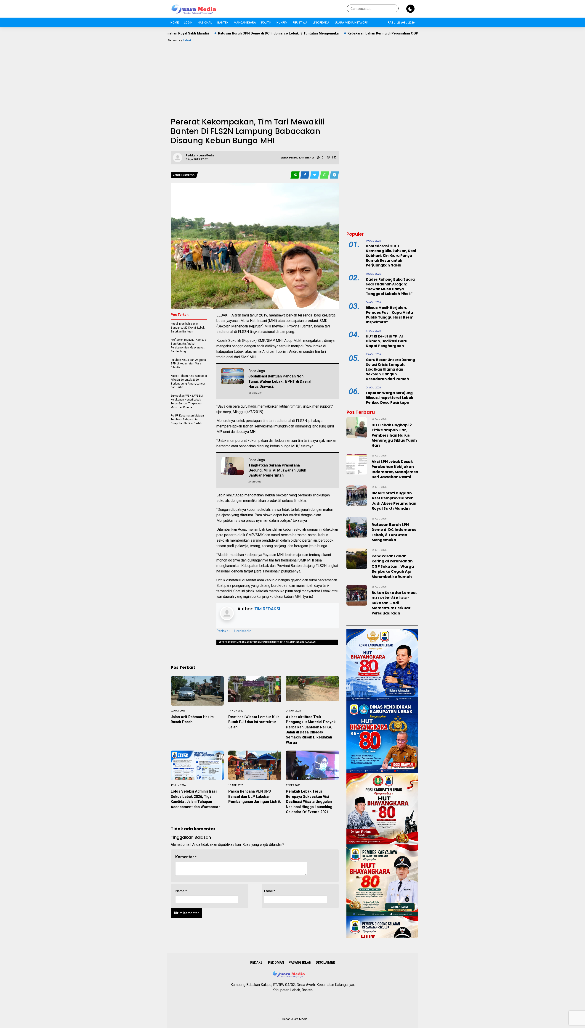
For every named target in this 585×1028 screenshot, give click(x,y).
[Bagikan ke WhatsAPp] (325, 175)
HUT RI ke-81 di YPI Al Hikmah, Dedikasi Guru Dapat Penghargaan (386, 341)
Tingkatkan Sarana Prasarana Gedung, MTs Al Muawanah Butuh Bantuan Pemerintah (277, 470)
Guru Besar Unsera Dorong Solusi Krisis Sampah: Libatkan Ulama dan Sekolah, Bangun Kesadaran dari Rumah (390, 369)
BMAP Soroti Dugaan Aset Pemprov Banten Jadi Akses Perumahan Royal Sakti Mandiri (394, 500)
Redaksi (256, 962)
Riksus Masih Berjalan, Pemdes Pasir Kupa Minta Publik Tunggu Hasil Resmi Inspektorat (390, 314)
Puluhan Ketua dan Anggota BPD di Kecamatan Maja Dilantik (188, 363)
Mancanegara (245, 22)
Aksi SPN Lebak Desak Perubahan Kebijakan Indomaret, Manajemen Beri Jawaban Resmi (395, 469)
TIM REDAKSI (267, 609)
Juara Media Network (351, 22)
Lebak (187, 40)
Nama (181, 891)
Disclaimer (325, 962)
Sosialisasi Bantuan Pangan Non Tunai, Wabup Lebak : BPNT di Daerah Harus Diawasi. (280, 381)
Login (188, 22)
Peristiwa (300, 22)
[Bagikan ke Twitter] (315, 175)
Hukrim (282, 22)
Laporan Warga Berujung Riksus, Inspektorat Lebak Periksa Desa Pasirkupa (389, 397)
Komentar (186, 856)
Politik (266, 22)
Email (269, 891)
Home (174, 22)
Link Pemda (321, 22)
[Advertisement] (292, 77)
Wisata (309, 157)
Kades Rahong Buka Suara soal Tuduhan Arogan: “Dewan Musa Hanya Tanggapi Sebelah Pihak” (390, 286)
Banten (223, 22)
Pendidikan (296, 157)
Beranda (174, 40)
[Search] (394, 8)
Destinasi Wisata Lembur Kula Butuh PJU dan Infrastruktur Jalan (253, 722)
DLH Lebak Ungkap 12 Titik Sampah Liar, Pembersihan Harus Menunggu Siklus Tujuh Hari (394, 435)
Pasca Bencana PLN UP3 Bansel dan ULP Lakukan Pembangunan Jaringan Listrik (254, 796)
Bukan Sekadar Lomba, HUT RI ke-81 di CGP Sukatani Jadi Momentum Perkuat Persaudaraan (394, 603)
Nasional (205, 22)
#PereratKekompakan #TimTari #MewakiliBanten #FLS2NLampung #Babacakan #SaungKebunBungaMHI (267, 643)
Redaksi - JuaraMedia (233, 631)
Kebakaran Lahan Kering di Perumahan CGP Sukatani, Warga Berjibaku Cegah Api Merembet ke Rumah (366, 33)
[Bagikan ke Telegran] (334, 175)
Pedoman (276, 962)
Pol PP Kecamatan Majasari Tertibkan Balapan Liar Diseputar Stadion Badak (188, 419)
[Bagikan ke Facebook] (305, 175)
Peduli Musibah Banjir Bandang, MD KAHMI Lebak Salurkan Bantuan (188, 327)
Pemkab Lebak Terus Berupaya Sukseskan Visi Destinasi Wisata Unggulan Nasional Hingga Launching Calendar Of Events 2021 (309, 801)
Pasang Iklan (300, 962)
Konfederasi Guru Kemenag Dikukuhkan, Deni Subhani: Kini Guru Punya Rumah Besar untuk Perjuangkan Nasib (391, 256)
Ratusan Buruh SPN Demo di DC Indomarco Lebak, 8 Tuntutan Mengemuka (214, 33)
